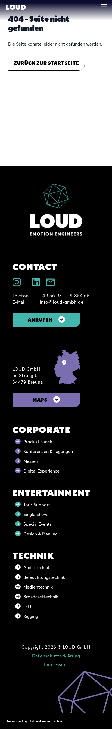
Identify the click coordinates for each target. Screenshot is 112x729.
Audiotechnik (36, 567)
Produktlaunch (37, 441)
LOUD (15, 6)
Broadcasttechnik (40, 596)
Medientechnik (38, 587)
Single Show (35, 514)
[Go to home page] (56, 209)
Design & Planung (40, 534)
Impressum (56, 664)
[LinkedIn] (36, 282)
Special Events (37, 524)
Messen (30, 461)
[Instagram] (17, 282)
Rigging (30, 616)
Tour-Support (36, 504)
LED (27, 606)
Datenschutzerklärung (56, 656)
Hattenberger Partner (46, 720)
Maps (40, 399)
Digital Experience (41, 471)
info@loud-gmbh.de (62, 302)
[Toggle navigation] (104, 7)
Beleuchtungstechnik (44, 577)
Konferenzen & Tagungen (48, 451)
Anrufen (40, 319)
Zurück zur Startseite (46, 62)
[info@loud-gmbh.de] (50, 282)
